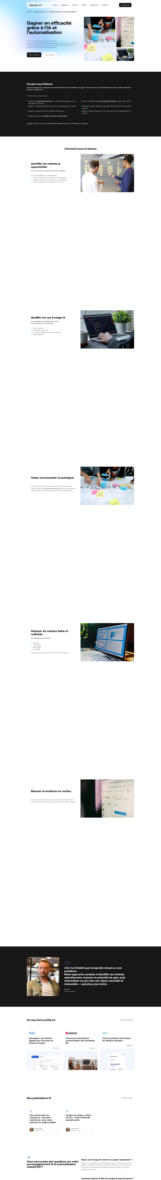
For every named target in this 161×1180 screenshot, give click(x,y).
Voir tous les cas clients (126, 1019)
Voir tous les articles (127, 1098)
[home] (36, 5)
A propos (105, 5)
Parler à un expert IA (34, 54)
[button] (56, 5)
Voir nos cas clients (49, 54)
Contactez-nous (125, 5)
